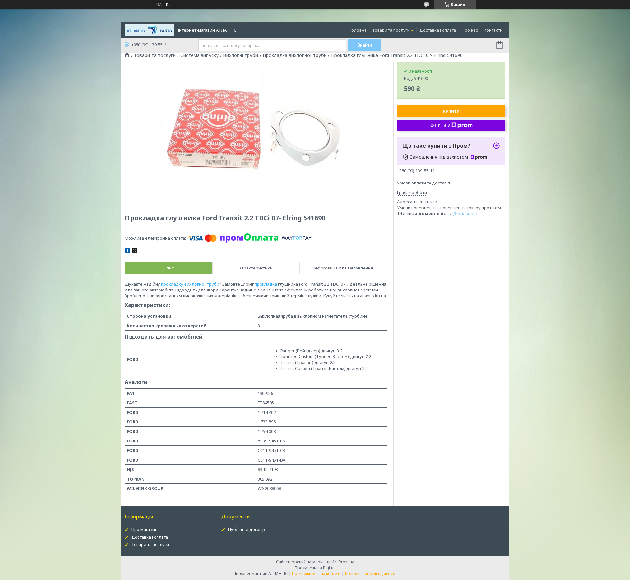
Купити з (440, 125)
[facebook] (127, 252)
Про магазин (144, 529)
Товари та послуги (391, 30)
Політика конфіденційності (370, 573)
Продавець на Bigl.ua (315, 567)
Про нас (470, 30)
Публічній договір (246, 529)
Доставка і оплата (437, 30)
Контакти (493, 30)
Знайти (364, 45)
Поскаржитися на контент (316, 573)
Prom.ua (346, 562)
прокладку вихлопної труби (190, 284)
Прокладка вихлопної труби (294, 55)
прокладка (266, 284)
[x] (134, 252)
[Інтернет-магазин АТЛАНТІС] (149, 29)
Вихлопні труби (240, 55)
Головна (358, 30)
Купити (451, 111)
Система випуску (199, 55)
